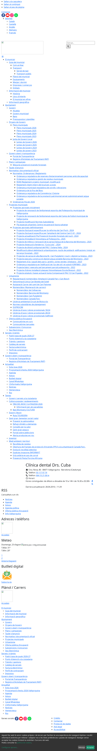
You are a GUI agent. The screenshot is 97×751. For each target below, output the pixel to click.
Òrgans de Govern (13, 625)
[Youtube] (8, 15)
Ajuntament (6, 619)
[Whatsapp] (16, 15)
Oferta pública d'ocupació (16, 510)
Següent (12, 561)
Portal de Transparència (16, 679)
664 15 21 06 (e (42, 475)
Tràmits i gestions (13, 662)
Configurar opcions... (10, 747)
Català (12, 21)
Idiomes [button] (8, 18)
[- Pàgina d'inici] (22, 47)
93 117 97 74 (41, 472)
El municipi (6, 608)
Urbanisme (10, 642)
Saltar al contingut (12, 4)
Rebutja (82, 747)
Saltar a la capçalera (13, 1)
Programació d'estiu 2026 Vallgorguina (22, 690)
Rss (6, 713)
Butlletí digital (11, 699)
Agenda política (12, 508)
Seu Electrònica (12, 650)
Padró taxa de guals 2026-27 (17, 656)
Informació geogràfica (15, 616)
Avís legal (58, 726)
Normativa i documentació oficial (20, 636)
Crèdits (57, 718)
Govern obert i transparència (18, 628)
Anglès (12, 27)
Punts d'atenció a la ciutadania (18, 659)
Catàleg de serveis (13, 665)
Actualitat (5, 685)
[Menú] (2, 56)
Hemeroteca (10, 710)
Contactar (5, 12)
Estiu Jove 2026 (11, 687)
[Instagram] (12, 15)
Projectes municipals (14, 639)
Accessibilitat (59, 729)
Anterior (5, 561)
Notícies (8, 499)
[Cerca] (68, 46)
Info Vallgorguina (13, 513)
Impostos (9, 673)
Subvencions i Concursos (16, 648)
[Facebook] (3, 15)
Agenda (8, 502)
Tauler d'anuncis (12, 633)
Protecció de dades (62, 724)
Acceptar (90, 747)
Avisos (8, 505)
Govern (8, 622)
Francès (12, 32)
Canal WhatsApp (12, 702)
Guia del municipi (13, 611)
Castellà (12, 24)
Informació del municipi (15, 613)
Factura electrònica (13, 668)
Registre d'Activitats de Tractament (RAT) (23, 682)
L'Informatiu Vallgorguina (16, 705)
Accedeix (5, 535)
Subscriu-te (6, 582)
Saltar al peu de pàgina (14, 7)
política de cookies (24, 743)
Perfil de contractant (14, 670)
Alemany (13, 30)
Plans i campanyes (13, 630)
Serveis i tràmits (8, 653)
